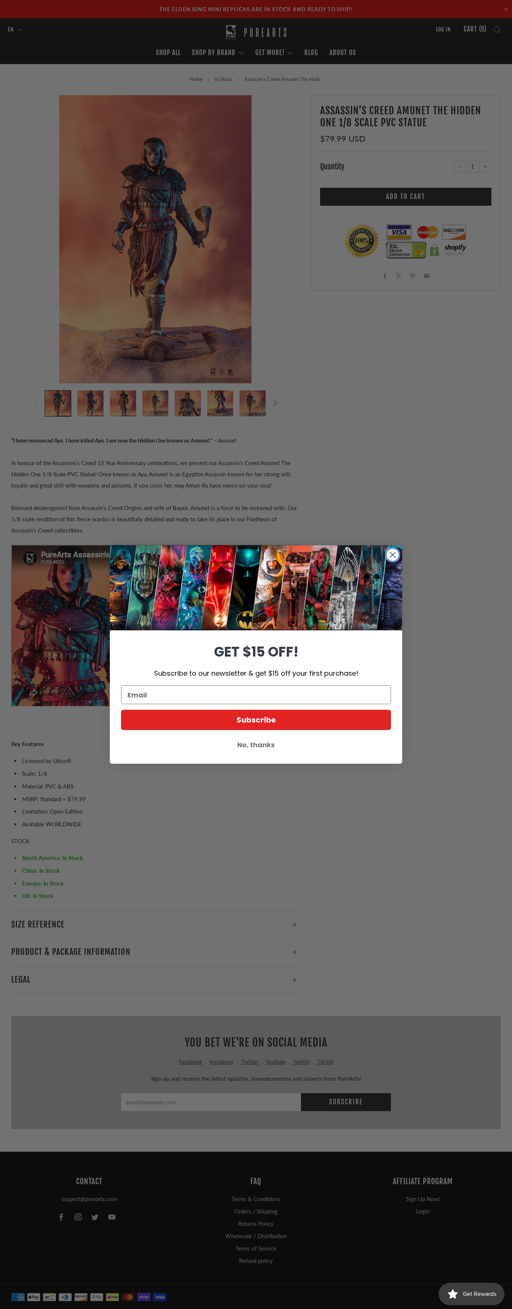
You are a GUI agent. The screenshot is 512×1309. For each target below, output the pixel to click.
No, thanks (256, 744)
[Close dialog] (392, 554)
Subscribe (256, 720)
